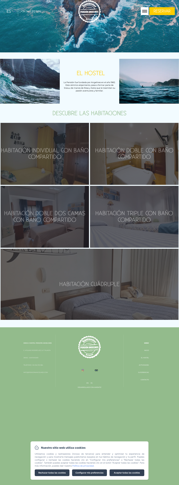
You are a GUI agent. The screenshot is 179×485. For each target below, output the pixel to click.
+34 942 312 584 (31, 11)
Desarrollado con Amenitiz (89, 387)
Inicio (146, 350)
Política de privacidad (83, 465)
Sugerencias (143, 372)
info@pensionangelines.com (35, 372)
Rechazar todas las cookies (52, 472)
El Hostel (145, 358)
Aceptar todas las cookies (127, 472)
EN (87, 383)
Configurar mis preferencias (89, 472)
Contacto (145, 380)
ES (92, 383)
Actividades (144, 365)
